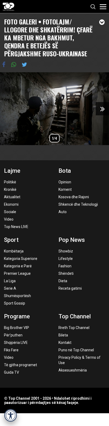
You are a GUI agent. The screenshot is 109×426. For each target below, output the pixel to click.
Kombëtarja (14, 251)
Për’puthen (13, 335)
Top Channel (74, 316)
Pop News (71, 240)
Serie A (10, 288)
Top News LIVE (16, 227)
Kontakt (64, 342)
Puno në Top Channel (76, 350)
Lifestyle (65, 258)
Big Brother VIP (16, 328)
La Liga (10, 281)
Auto (62, 212)
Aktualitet (12, 197)
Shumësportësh (17, 296)
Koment (65, 189)
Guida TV (11, 372)
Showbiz (65, 251)
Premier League (17, 273)
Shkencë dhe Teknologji (78, 204)
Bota (64, 170)
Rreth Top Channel (73, 328)
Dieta (62, 281)
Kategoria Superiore (20, 258)
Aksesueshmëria (72, 370)
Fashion (64, 266)
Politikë (10, 182)
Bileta (63, 335)
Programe (17, 316)
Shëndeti (66, 273)
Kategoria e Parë (18, 266)
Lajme (12, 170)
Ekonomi (11, 204)
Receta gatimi (70, 288)
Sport (11, 240)
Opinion (64, 182)
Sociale (10, 212)
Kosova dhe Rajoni (73, 197)
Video (8, 219)
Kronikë (10, 189)
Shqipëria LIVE (16, 342)
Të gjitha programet (20, 365)
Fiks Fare (11, 350)
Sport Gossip (14, 303)
